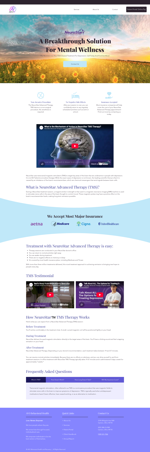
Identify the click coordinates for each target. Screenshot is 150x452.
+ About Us (66, 420)
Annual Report (69, 439)
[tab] (36, 380)
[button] (96, 9)
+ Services (66, 425)
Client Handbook (69, 434)
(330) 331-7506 (103, 434)
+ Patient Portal (67, 430)
